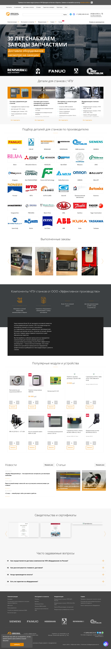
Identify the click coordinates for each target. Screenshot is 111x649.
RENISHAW (47, 149)
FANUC (15, 149)
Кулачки (37, 601)
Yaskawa (96, 228)
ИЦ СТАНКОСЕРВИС (31, 180)
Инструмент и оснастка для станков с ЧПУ (67, 102)
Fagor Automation (96, 213)
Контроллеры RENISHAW (42, 116)
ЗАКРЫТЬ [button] (17, 644)
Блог (66, 7)
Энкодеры (10, 599)
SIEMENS (96, 149)
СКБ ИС (31, 149)
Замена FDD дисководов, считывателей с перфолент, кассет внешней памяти (91, 116)
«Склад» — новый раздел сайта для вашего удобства (20, 493)
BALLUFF (96, 180)
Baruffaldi (64, 165)
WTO (31, 195)
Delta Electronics (63, 180)
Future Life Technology (47, 180)
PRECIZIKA (31, 213)
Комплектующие (12, 22)
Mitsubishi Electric (31, 165)
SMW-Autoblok (79, 149)
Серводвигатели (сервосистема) (20, 106)
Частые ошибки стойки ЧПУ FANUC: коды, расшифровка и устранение (69, 486)
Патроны (37, 599)
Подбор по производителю (96, 22)
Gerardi (63, 195)
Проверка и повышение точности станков (91, 599)
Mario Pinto (47, 213)
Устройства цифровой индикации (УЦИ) (17, 610)
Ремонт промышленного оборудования (90, 605)
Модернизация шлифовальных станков (64, 609)
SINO (96, 165)
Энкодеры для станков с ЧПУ (19, 111)
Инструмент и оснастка (27, 22)
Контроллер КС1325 (53, 391)
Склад (60, 22)
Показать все (49, 465)
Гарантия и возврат (48, 7)
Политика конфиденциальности (90, 644)
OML (63, 213)
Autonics (96, 195)
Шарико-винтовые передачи (67, 109)
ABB (63, 228)
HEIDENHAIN (64, 149)
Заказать (13, 407)
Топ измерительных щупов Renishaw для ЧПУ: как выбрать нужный (94, 486)
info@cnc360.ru (85, 2)
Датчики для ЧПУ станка (18, 109)
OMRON (79, 180)
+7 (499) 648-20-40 (82, 14)
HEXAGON (47, 165)
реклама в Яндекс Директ (40, 643)
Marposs (80, 165)
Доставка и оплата (28, 7)
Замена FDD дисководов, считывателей (63, 607)
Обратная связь (75, 644)
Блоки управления (12, 608)
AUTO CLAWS (47, 195)
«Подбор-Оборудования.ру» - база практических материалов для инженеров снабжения (27, 474)
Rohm (31, 228)
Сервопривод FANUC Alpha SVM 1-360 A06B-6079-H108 (94, 378)
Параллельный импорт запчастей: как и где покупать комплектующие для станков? (27, 484)
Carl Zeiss (47, 228)
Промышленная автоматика (80, 196)
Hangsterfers (15, 213)
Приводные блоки (39, 604)
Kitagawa (15, 180)
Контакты (9, 7)
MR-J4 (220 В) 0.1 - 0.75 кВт (17, 431)
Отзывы (38, 7)
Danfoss (79, 213)
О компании (17, 7)
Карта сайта (66, 644)
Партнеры (59, 7)
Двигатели (10, 605)
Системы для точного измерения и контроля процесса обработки (41, 103)
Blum (14, 165)
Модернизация (42, 22)
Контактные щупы (12, 612)
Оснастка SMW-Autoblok (66, 106)
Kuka (79, 228)
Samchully (15, 228)
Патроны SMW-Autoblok (40, 606)
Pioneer (15, 195)
